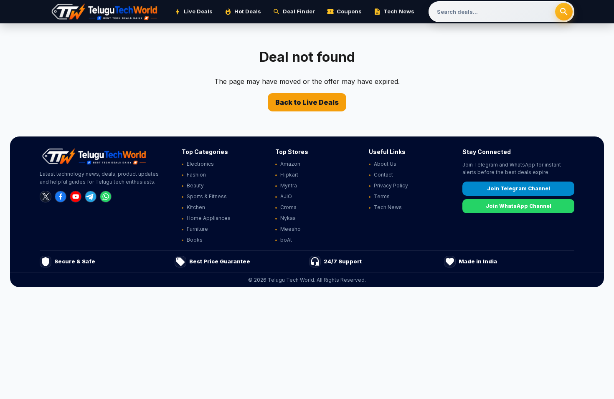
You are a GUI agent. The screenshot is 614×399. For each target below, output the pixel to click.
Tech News (393, 11)
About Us (385, 164)
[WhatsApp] (106, 196)
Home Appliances (209, 218)
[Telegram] (90, 196)
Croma (288, 207)
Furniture (197, 229)
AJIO (286, 196)
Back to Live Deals (307, 102)
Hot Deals (242, 11)
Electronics (200, 164)
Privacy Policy (391, 185)
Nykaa (288, 218)
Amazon (290, 164)
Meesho (290, 229)
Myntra (288, 185)
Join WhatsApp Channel (518, 206)
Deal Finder (294, 11)
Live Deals (193, 11)
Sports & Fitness (207, 196)
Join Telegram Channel (518, 188)
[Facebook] (60, 196)
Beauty (195, 185)
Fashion (196, 175)
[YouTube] (75, 196)
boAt (286, 240)
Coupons (344, 11)
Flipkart (289, 175)
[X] (45, 196)
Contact (383, 175)
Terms (382, 196)
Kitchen (196, 207)
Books (195, 240)
